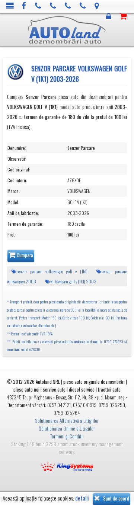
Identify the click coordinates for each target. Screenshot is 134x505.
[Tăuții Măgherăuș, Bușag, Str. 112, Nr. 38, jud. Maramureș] (97, 6)
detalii (82, 498)
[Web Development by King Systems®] (67, 465)
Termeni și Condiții (67, 436)
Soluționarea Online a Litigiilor (67, 428)
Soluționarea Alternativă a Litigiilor (67, 420)
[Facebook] (24, 6)
